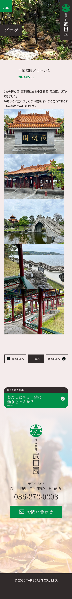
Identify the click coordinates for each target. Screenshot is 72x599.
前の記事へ (18, 359)
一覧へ (36, 359)
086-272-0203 (36, 496)
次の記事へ (54, 359)
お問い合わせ (40, 511)
